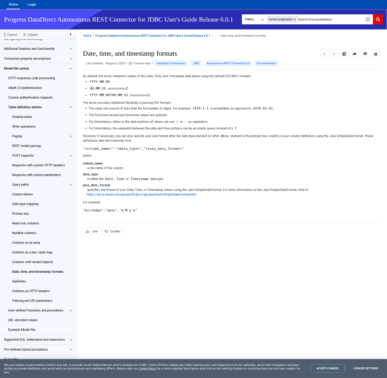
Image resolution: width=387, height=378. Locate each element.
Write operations (23, 126)
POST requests (23, 155)
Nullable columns (24, 233)
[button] (294, 19)
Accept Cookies (328, 368)
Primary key (20, 214)
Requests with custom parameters (36, 175)
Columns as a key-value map (32, 252)
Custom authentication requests (30, 97)
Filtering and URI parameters (32, 301)
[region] (193, 368)
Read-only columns (25, 223)
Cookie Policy (147, 368)
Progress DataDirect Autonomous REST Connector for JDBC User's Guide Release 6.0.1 (152, 35)
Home (13, 4)
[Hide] (71, 34)
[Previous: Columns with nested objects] (324, 54)
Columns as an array (26, 243)
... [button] (215, 35)
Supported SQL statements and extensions (34, 340)
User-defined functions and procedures (35, 310)
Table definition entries (25, 107)
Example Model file (21, 330)
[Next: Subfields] (334, 54)
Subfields (19, 281)
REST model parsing (26, 146)
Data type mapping (25, 204)
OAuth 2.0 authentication (25, 88)
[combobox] (314, 19)
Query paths (20, 184)
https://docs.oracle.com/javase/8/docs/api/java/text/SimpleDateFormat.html (141, 194)
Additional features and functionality (29, 49)
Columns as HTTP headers (31, 291)
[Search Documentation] (378, 19)
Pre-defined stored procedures (26, 349)
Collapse (32, 34)
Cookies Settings (365, 368)
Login (32, 4)
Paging (17, 136)
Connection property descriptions (27, 58)
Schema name (22, 117)
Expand (12, 34)
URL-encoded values (22, 320)
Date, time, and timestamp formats (37, 272)
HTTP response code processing (31, 78)
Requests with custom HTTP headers (38, 165)
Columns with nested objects (32, 262)
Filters (249, 19)
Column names (22, 194)
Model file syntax (16, 68)
